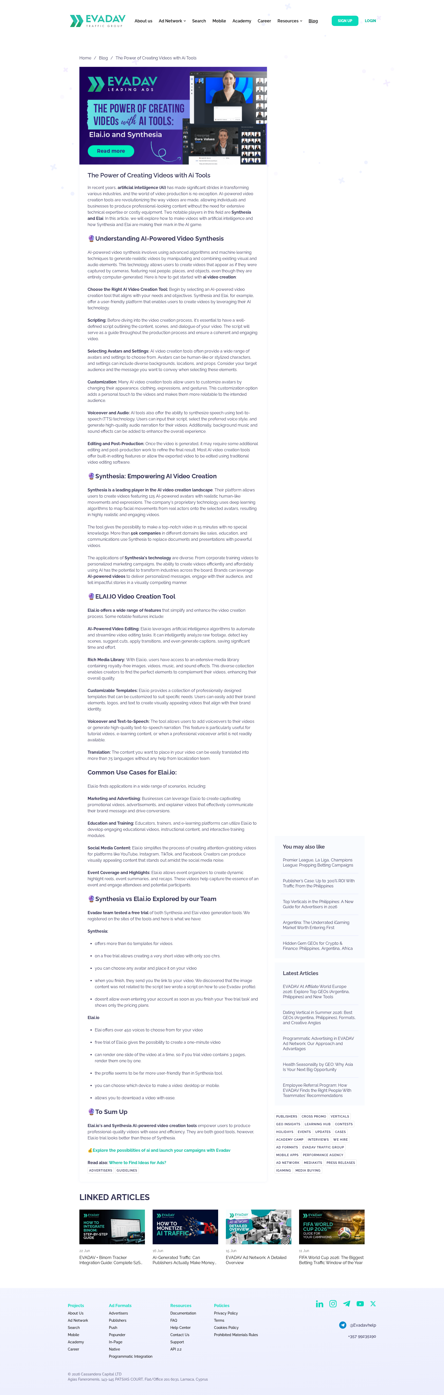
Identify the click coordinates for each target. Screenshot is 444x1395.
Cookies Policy (226, 1328)
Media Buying (308, 1170)
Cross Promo (314, 1116)
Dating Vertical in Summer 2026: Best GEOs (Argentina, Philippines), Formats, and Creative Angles (319, 1017)
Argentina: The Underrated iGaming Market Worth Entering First (316, 925)
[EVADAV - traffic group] (98, 21)
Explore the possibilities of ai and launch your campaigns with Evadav (161, 1150)
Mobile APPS (287, 1155)
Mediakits (313, 1163)
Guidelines (127, 1170)
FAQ (173, 1320)
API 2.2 (175, 1349)
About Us (76, 1313)
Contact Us (179, 1335)
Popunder (117, 1335)
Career (264, 21)
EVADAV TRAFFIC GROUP (323, 1147)
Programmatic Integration (130, 1356)
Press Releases (341, 1163)
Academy (242, 21)
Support (177, 1342)
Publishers (286, 1116)
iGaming (283, 1170)
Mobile (219, 21)
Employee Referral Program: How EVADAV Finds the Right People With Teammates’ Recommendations (317, 1090)
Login (370, 21)
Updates (323, 1132)
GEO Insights (288, 1124)
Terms (219, 1320)
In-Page (115, 1342)
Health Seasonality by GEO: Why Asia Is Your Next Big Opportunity (318, 1067)
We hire (340, 1139)
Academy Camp (289, 1139)
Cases (340, 1132)
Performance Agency (323, 1155)
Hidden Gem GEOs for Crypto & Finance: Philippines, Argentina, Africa (318, 946)
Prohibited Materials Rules (236, 1335)
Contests (344, 1124)
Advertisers (100, 1170)
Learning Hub (318, 1124)
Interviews (318, 1139)
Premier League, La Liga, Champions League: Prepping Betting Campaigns (318, 863)
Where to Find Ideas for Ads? (137, 1162)
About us (143, 21)
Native (114, 1349)
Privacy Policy (226, 1313)
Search (199, 21)
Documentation (183, 1313)
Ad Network (288, 1163)
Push (113, 1328)
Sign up (345, 21)
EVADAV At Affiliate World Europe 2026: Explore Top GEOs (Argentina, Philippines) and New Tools (316, 991)
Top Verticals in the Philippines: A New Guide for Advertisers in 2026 (318, 904)
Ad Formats (287, 1147)
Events (304, 1132)
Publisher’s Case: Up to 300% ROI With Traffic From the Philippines (319, 883)
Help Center (180, 1328)
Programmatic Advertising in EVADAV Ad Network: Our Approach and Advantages (318, 1043)
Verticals (340, 1116)
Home (85, 58)
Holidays (284, 1132)
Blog (313, 21)
